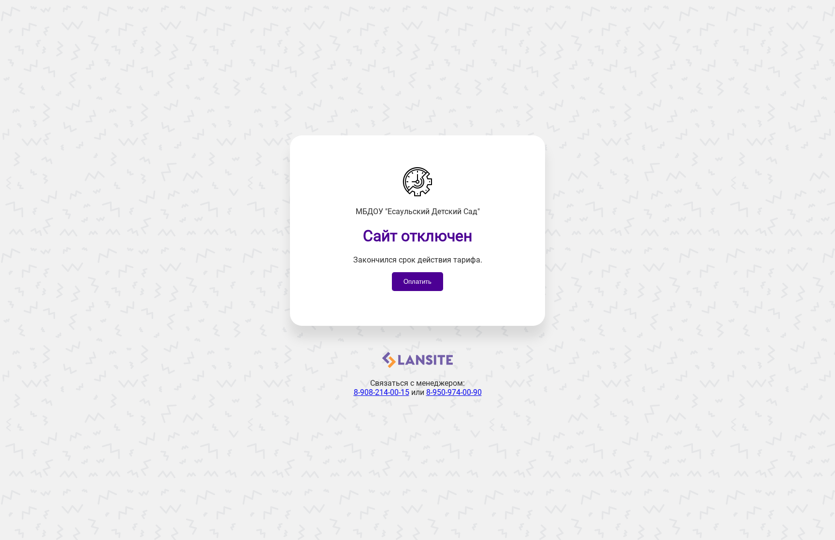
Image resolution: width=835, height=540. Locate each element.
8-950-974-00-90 (454, 392)
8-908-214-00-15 (381, 392)
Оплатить (417, 281)
